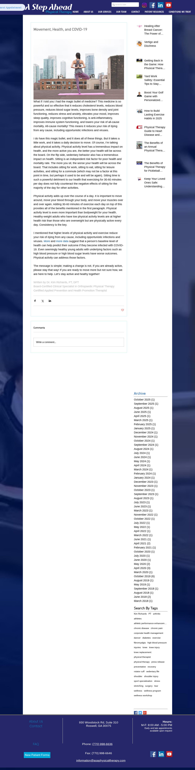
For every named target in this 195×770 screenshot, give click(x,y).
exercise (156, 638)
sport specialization (143, 681)
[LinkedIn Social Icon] (160, 5)
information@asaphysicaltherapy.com (101, 760)
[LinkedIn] (161, 754)
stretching (138, 686)
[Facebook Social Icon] (152, 5)
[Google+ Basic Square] (145, 712)
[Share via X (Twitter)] (42, 300)
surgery (148, 686)
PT (150, 613)
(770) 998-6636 (102, 744)
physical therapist (142, 657)
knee (145, 647)
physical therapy (142, 662)
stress (157, 681)
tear (156, 686)
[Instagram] (144, 5)
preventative (140, 666)
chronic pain (157, 628)
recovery (152, 666)
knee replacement (142, 652)
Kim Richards (140, 613)
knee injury (154, 647)
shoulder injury (151, 676)
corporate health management (148, 633)
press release (158, 662)
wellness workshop (143, 695)
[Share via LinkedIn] (49, 300)
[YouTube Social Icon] (169, 5)
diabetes (146, 638)
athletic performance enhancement (150, 623)
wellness (138, 691)
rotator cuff (139, 671)
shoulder (138, 676)
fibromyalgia (140, 642)
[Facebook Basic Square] (135, 712)
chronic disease (141, 628)
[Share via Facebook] (35, 300)
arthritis (156, 613)
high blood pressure (157, 642)
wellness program (152, 691)
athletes (138, 618)
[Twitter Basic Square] (140, 712)
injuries (137, 647)
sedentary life (152, 671)
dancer (137, 638)
